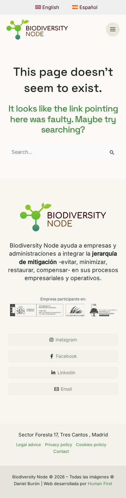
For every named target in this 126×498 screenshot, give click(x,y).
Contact (61, 451)
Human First (100, 483)
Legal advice (28, 444)
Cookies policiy (91, 444)
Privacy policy (58, 444)
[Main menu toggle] (113, 29)
